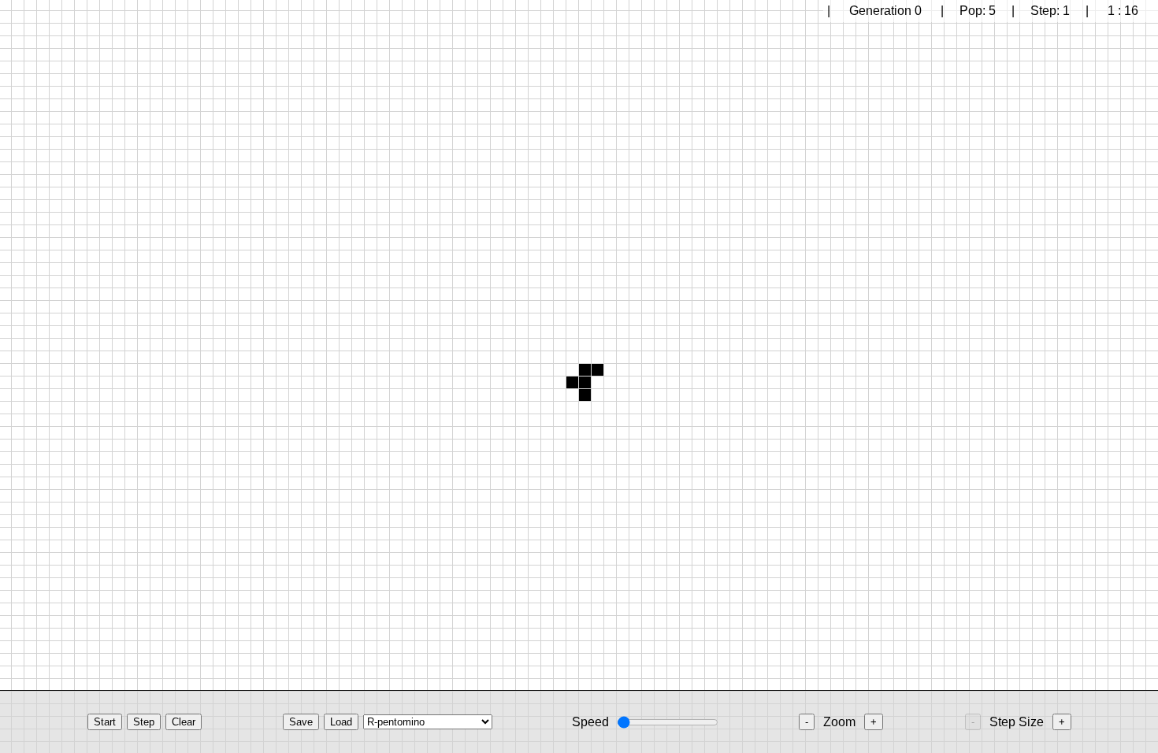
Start (105, 722)
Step (143, 722)
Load (341, 722)
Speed (590, 722)
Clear (183, 722)
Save (301, 722)
